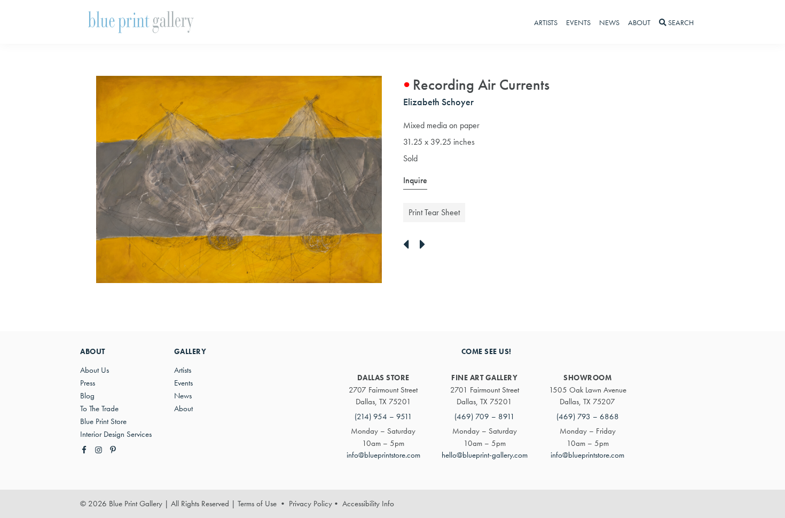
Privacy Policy (310, 503)
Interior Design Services (116, 434)
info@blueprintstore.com (383, 455)
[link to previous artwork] (408, 245)
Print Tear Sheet (434, 212)
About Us (94, 370)
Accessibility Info (368, 503)
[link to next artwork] (425, 245)
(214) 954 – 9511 (383, 416)
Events (183, 383)
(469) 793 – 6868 (587, 416)
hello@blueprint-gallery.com (485, 455)
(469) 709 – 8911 (484, 416)
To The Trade (99, 408)
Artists (182, 370)
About (183, 408)
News (183, 395)
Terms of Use (257, 503)
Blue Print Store (103, 421)
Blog (87, 395)
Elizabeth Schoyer (438, 102)
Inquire (415, 180)
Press (87, 383)
